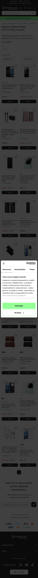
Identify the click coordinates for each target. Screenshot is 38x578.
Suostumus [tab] (6, 269)
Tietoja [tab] (32, 269)
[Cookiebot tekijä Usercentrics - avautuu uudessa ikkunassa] (27, 263)
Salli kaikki (19, 306)
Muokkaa (17, 313)
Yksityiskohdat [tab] (19, 269)
